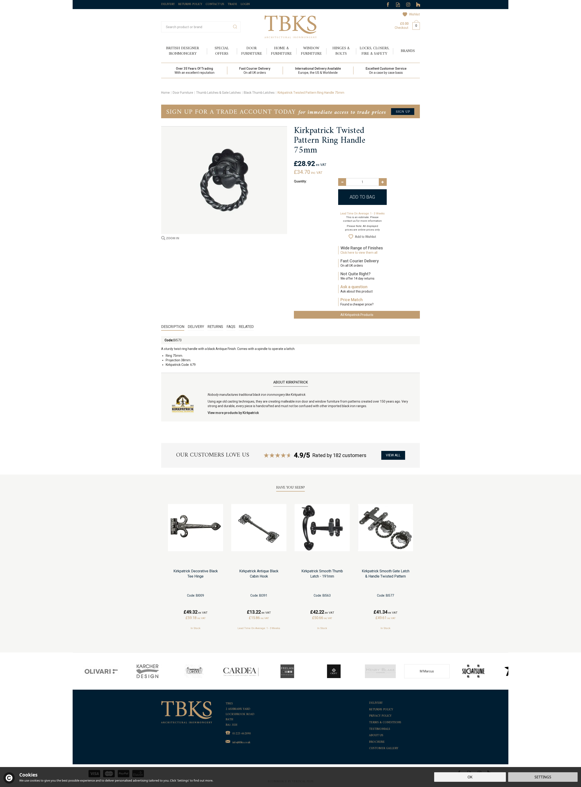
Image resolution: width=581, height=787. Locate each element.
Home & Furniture (281, 51)
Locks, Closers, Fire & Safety (374, 51)
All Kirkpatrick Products (356, 315)
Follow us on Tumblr (418, 4)
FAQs (230, 327)
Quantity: (300, 181)
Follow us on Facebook (388, 4)
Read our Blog (398, 4)
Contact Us (215, 4)
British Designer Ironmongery (182, 51)
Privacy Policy (380, 716)
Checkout (401, 28)
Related (246, 327)
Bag (414, 25)
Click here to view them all (358, 252)
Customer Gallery (383, 748)
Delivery (196, 327)
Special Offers (222, 51)
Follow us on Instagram (408, 4)
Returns (215, 327)
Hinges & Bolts (341, 51)
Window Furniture (311, 51)
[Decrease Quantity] (342, 182)
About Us (376, 735)
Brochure (377, 742)
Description (172, 327)
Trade (232, 4)
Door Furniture (251, 51)
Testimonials (379, 729)
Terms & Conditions (385, 723)
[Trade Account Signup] (290, 111)
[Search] (235, 27)
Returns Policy (381, 710)
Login (245, 4)
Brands (408, 51)
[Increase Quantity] (383, 182)
